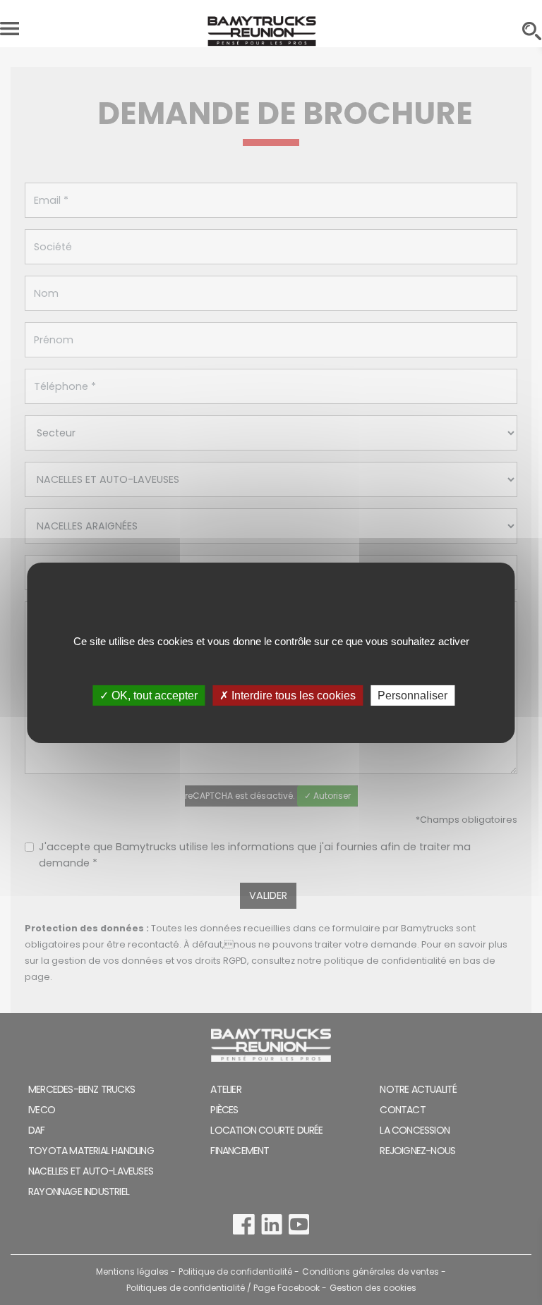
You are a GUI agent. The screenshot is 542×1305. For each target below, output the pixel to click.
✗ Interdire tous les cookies (287, 695)
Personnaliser (412, 695)
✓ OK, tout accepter (149, 695)
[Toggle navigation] (9, 31)
